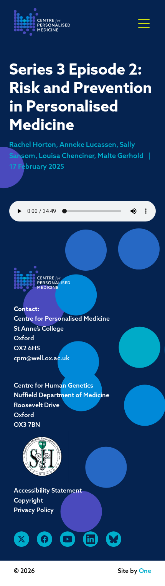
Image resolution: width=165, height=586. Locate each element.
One (145, 571)
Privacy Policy (34, 511)
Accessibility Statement (48, 491)
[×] (144, 23)
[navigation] (42, 24)
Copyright (28, 501)
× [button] (144, 23)
